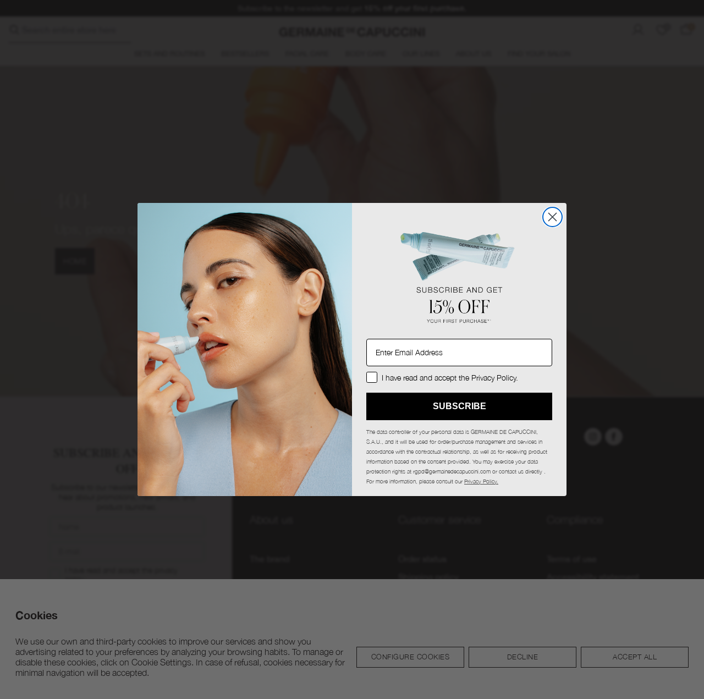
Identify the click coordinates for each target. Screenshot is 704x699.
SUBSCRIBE (459, 406)
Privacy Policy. (481, 481)
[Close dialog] (552, 217)
